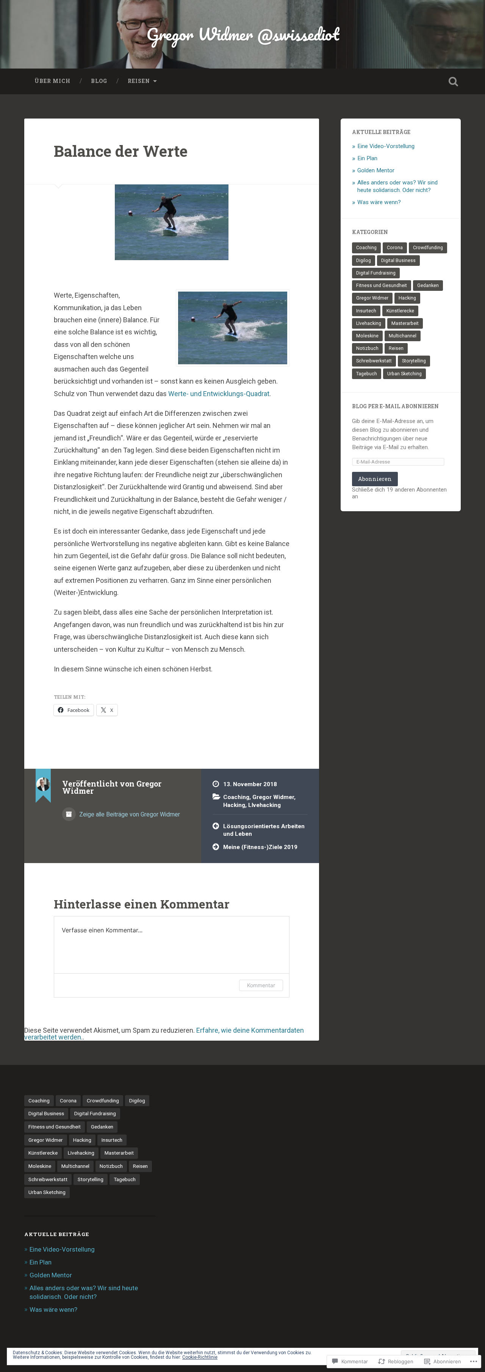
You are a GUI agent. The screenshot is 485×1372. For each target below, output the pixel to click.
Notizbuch (367, 348)
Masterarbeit (405, 323)
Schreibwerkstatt (374, 361)
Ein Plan (367, 158)
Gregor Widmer (273, 797)
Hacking (234, 805)
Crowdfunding (428, 247)
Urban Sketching (404, 373)
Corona (395, 247)
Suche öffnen (453, 81)
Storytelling (414, 361)
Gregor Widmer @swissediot (242, 33)
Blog (99, 81)
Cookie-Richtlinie (199, 1357)
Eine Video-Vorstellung (386, 146)
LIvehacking (264, 805)
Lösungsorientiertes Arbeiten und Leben (264, 830)
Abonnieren (375, 478)
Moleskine (367, 336)
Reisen (139, 81)
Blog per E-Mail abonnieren (395, 406)
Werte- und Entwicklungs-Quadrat (218, 394)
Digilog (363, 260)
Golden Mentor (375, 170)
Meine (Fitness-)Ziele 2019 (260, 847)
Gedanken (428, 285)
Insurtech (366, 311)
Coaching (236, 797)
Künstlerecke (400, 311)
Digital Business (398, 260)
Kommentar (261, 985)
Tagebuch (366, 373)
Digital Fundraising (376, 273)
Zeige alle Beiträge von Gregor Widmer (129, 814)
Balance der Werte (121, 151)
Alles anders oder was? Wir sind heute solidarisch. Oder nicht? (397, 186)
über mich (52, 81)
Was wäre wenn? (379, 202)
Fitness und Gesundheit (381, 285)
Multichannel (402, 336)
